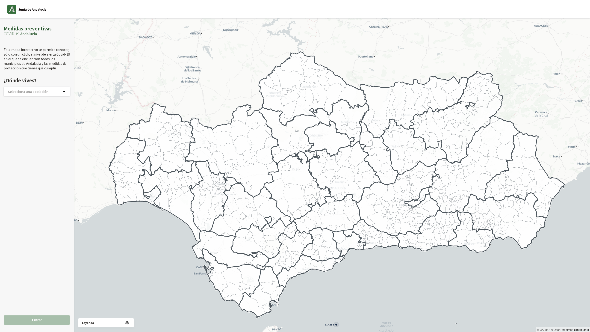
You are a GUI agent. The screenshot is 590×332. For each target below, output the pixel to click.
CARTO (544, 330)
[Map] (332, 175)
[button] (37, 91)
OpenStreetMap (563, 330)
